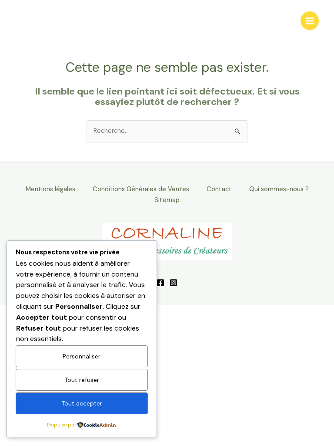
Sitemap (167, 200)
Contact (219, 189)
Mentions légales (50, 189)
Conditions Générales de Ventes (141, 189)
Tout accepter (81, 403)
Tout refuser (81, 380)
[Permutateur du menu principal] (310, 20)
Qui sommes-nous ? (279, 189)
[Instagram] (173, 283)
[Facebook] (160, 283)
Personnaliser (81, 356)
